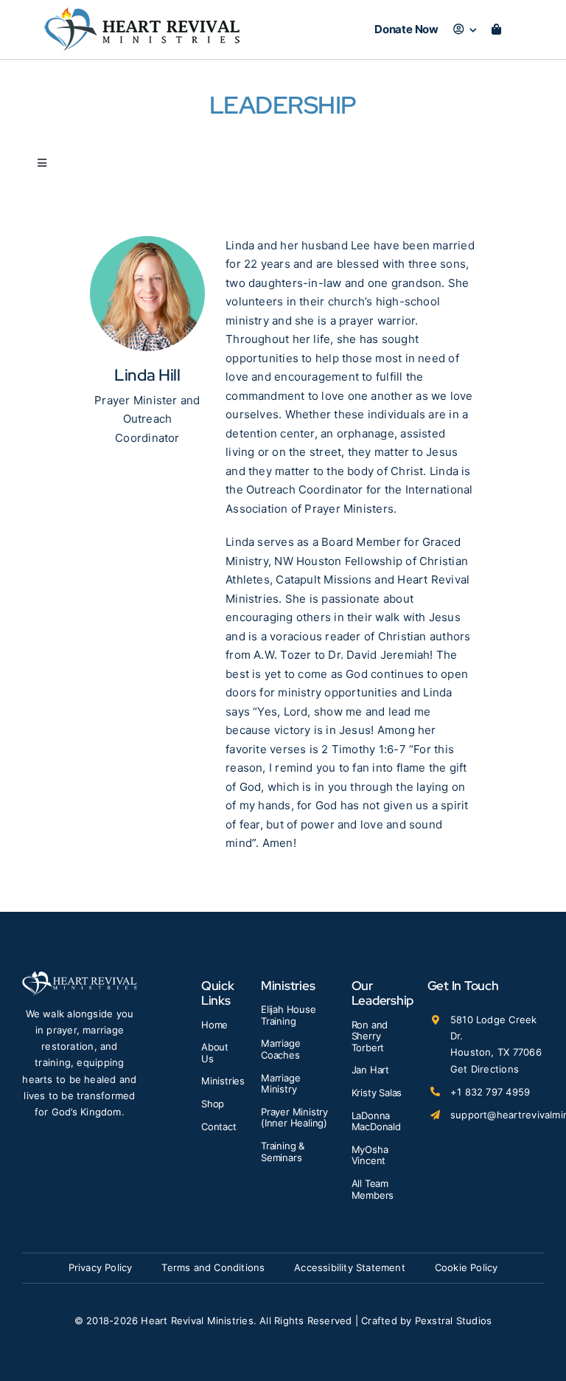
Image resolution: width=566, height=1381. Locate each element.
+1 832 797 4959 (490, 1092)
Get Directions (484, 1069)
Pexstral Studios (453, 1320)
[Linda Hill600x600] (147, 242)
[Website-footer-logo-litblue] (79, 976)
